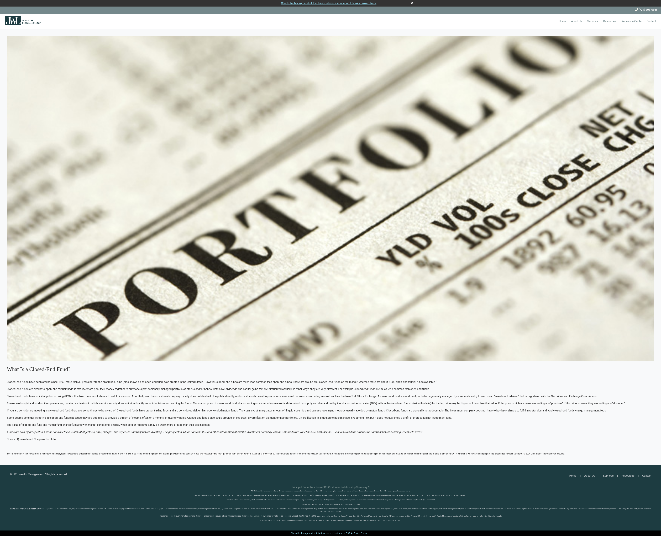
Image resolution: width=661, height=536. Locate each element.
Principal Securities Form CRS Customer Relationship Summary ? (330, 487)
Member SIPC (259, 516)
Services (592, 21)
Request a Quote (631, 21)
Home (562, 21)
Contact (651, 21)
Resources (609, 21)
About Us (576, 21)
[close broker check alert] (411, 3)
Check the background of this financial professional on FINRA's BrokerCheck (328, 3)
